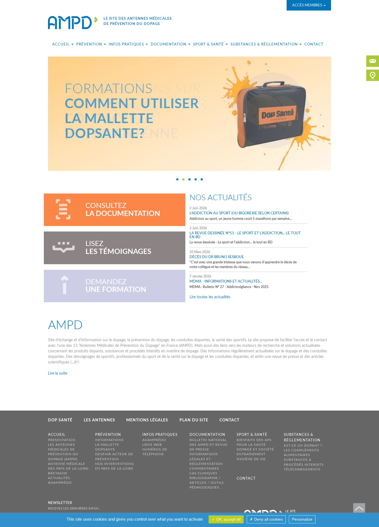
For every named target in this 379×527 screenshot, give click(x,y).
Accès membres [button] (307, 5)
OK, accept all (228, 519)
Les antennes (99, 420)
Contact (314, 44)
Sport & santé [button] (209, 44)
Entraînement (251, 454)
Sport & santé (252, 435)
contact (372, 61)
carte (372, 75)
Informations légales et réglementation (206, 458)
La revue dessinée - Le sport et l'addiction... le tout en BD (245, 235)
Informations (109, 440)
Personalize (302, 519)
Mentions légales (147, 420)
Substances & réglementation (302, 437)
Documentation (207, 435)
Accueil (56, 435)
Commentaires (204, 468)
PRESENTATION (61, 440)
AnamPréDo (60, 482)
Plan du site (194, 420)
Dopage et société (255, 449)
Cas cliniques (204, 473)
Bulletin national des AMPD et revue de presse (209, 444)
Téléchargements (302, 469)
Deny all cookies (268, 519)
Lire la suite (57, 373)
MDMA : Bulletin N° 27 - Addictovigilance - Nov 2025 (229, 281)
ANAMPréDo (154, 440)
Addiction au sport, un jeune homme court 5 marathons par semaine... (241, 213)
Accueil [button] (61, 44)
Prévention (108, 435)
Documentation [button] (169, 44)
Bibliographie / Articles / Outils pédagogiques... (207, 482)
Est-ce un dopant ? (303, 445)
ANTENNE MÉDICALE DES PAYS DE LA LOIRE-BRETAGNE (69, 468)
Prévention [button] (89, 44)
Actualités (59, 478)
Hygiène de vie (251, 459)
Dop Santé (60, 420)
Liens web (152, 444)
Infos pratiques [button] (127, 44)
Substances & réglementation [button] (265, 44)
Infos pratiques (160, 435)
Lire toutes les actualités (210, 297)
